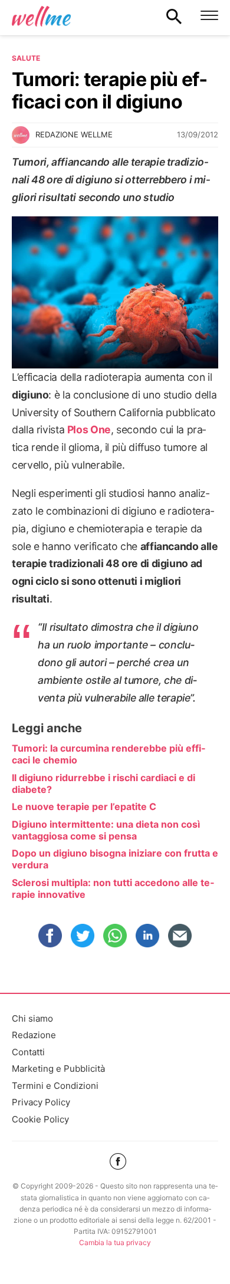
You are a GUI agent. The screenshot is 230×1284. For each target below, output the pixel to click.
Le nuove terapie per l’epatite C (84, 806)
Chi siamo (32, 1018)
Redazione (34, 1035)
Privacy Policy (41, 1102)
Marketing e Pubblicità (58, 1068)
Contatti (28, 1052)
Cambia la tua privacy (115, 1242)
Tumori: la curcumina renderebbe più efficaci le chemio (108, 754)
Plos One (89, 429)
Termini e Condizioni (55, 1085)
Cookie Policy (40, 1119)
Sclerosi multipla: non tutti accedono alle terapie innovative (113, 888)
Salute (26, 58)
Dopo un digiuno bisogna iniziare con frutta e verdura (115, 859)
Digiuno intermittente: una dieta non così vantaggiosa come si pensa (106, 830)
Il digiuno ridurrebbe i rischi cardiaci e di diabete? (103, 783)
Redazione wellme (74, 134)
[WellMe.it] (41, 16)
